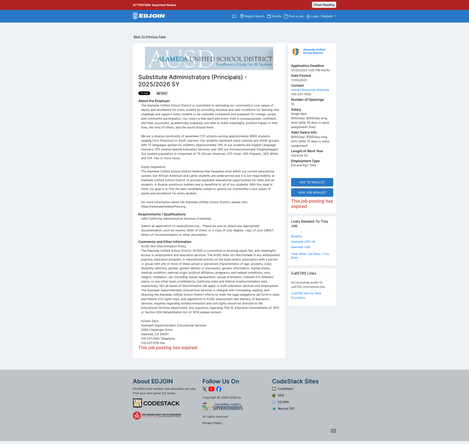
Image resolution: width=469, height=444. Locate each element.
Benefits (296, 236)
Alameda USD (300, 247)
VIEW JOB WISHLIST (312, 192)
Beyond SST (285, 408)
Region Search (255, 16)
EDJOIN (282, 402)
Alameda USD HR (303, 241)
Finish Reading (324, 5)
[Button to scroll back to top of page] (333, 431)
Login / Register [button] (322, 16)
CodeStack (284, 389)
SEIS (280, 395)
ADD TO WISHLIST (312, 182)
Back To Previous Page (150, 36)
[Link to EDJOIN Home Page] (149, 16)
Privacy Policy (212, 423)
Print (163, 93)
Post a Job (297, 16)
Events (278, 16)
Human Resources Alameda (310, 90)
